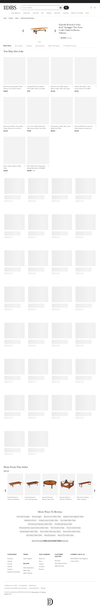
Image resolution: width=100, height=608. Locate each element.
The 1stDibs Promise (69, 46)
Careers (41, 564)
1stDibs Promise (59, 566)
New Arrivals (15, 13)
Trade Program (27, 558)
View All (6, 471)
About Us (42, 558)
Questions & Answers (13, 572)
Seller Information (54, 46)
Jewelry (49, 13)
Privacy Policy (32, 585)
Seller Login (26, 570)
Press (40, 561)
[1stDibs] (10, 8)
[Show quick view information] (24, 86)
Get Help (57, 561)
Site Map (43, 588)
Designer (29, 46)
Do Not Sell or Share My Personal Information (15, 588)
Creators (9, 569)
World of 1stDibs (77, 13)
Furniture (26, 13)
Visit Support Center (61, 563)
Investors (41, 566)
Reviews (41, 569)
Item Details (19, 46)
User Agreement (23, 585)
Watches (57, 13)
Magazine (79, 558)
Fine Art (9, 564)
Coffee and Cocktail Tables (27, 18)
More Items (7, 46)
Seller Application (28, 568)
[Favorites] (91, 8)
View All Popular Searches (50, 541)
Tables (17, 18)
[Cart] (95, 8)
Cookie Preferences (34, 588)
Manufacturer (40, 46)
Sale (87, 13)
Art (42, 13)
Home (5, 18)
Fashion (66, 13)
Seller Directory (27, 573)
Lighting (36, 13)
